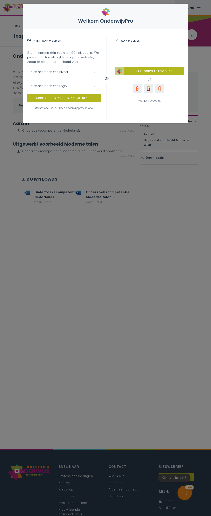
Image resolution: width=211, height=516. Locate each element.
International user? (45, 108)
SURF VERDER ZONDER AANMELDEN (62, 98)
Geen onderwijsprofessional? (77, 108)
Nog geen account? (149, 100)
